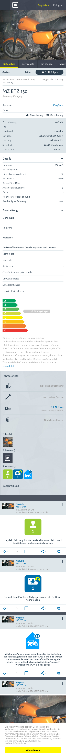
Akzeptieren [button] (33, 750)
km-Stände (46, 63)
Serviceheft (28, 63)
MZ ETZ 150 (21, 506)
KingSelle (58, 105)
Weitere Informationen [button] (15, 743)
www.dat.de (9, 365)
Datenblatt (9, 63)
